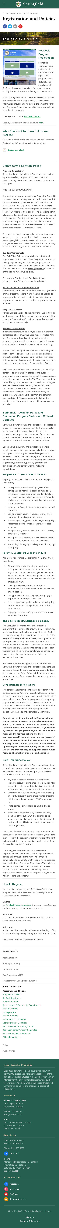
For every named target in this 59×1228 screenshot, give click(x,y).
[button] (4, 4)
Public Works (9, 1051)
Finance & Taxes (10, 969)
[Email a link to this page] (15, 26)
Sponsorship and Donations (15, 1022)
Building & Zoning (11, 963)
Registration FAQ (16, 150)
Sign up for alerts (18, 1199)
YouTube (14, 1194)
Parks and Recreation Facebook (16, 1033)
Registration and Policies (14, 991)
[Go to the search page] (54, 4)
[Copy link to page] (20, 26)
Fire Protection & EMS (13, 975)
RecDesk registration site (18, 905)
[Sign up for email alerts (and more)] (6, 1199)
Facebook (14, 1153)
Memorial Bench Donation (14, 1019)
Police (5, 1045)
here (41, 122)
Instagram (14, 1189)
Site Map (30, 1217)
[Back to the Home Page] (29, 4)
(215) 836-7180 (15, 1114)
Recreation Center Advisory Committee (20, 1030)
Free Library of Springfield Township (20, 980)
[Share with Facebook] (5, 26)
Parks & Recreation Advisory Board (18, 1026)
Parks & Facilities (10, 1008)
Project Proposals (10, 1001)
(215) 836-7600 (17, 1111)
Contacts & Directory (30, 1221)
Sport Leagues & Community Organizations (22, 1005)
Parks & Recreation (31, 13)
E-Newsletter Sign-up (12, 1037)
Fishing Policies (9, 1012)
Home (5, 13)
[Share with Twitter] (10, 26)
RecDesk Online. (32, 116)
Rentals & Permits (10, 1015)
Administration (10, 957)
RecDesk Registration (12, 998)
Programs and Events (12, 994)
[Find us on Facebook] (6, 1153)
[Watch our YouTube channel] (6, 1194)
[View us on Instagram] (6, 1189)
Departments (15, 13)
